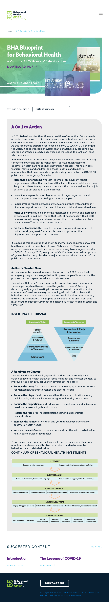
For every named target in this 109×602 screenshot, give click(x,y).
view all (96, 547)
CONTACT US (54, 583)
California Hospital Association (67, 595)
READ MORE (13, 565)
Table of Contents (44, 109)
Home (9, 31)
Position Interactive (90, 593)
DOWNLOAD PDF (21, 66)
